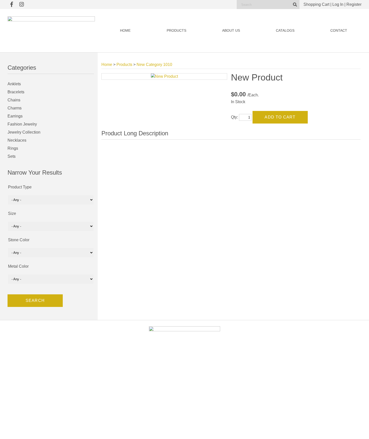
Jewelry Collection (24, 132)
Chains (14, 100)
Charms (15, 108)
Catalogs (285, 30)
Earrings (15, 116)
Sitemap (242, 430)
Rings (13, 148)
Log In (337, 4)
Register (353, 4)
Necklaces (17, 140)
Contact (338, 30)
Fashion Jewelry (22, 124)
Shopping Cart (316, 4)
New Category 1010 (154, 64)
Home (125, 30)
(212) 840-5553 (296, 390)
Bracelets (16, 92)
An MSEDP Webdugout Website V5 (213, 430)
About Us (231, 30)
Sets (12, 156)
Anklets (14, 84)
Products (176, 30)
